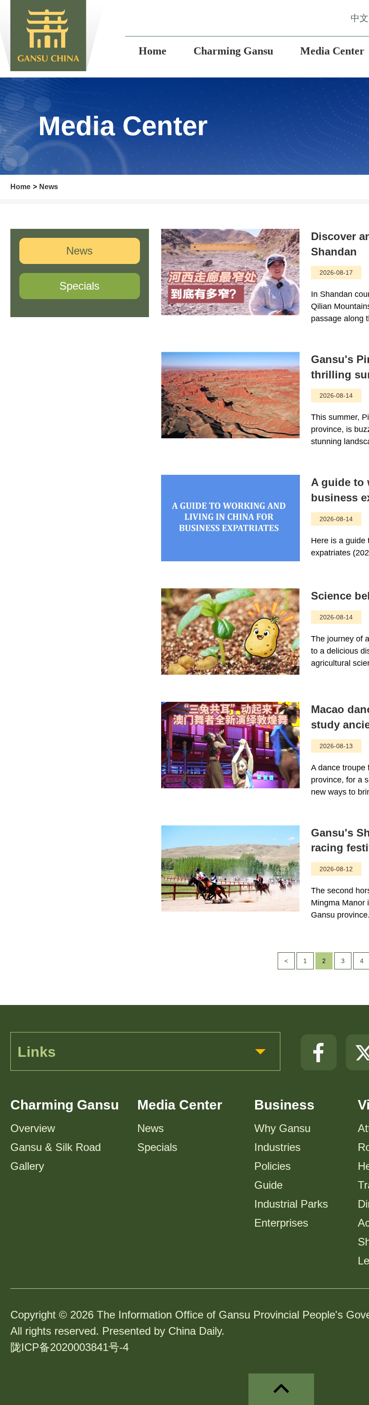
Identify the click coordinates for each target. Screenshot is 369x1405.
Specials (157, 1147)
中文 (360, 18)
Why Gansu (282, 1128)
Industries (277, 1147)
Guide (268, 1185)
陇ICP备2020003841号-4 (69, 1347)
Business (284, 1104)
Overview (32, 1128)
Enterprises (281, 1223)
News (48, 187)
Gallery (27, 1166)
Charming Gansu (64, 1104)
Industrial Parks (291, 1204)
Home (20, 187)
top (281, 1389)
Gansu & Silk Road (55, 1147)
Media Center (179, 1104)
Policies (272, 1166)
